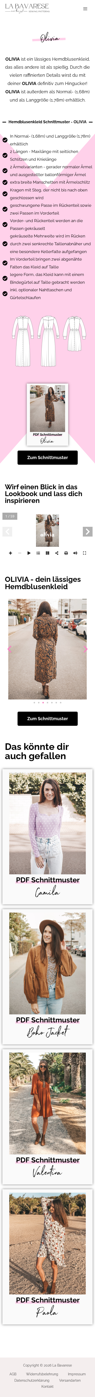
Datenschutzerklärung (31, 1380)
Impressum (77, 1374)
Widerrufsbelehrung (42, 1374)
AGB (13, 1374)
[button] (9, 649)
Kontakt (47, 1386)
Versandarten (70, 1380)
